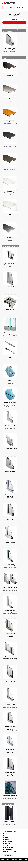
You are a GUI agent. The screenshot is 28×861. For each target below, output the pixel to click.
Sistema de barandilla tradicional (10, 357)
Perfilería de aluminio (10, 310)
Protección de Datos (8, 847)
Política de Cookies (7, 849)
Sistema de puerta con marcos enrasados (10, 427)
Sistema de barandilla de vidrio (10, 335)
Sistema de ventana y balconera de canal (10, 542)
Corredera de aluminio (10, 265)
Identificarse (6, 833)
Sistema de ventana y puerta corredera (10, 590)
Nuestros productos (7, 841)
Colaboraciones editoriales (9, 851)
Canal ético (6, 839)
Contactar (14, 22)
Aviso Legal (5, 845)
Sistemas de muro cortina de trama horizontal (10, 798)
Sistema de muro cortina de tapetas (10, 381)
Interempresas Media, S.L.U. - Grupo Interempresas (16, 859)
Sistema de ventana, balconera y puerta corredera (10, 658)
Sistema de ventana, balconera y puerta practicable (10, 728)
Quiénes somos (6, 843)
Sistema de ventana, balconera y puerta (10, 612)
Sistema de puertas (10, 472)
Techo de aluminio (10, 76)
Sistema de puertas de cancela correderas (10, 50)
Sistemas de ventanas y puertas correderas (10, 823)
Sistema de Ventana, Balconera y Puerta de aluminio (10, 705)
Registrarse (6, 835)
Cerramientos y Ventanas (14, 8)
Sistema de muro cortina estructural (10, 404)
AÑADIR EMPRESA (8, 855)
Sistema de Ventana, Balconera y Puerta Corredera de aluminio (10, 636)
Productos (14, 19)
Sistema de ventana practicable (10, 496)
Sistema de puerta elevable (10, 449)
